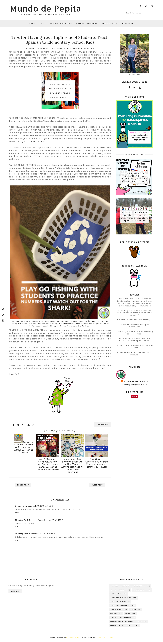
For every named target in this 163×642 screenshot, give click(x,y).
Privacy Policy (109, 24)
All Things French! (118, 590)
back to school (139, 590)
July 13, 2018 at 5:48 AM (44, 506)
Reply (17, 513)
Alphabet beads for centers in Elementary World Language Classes (23, 447)
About (42, 24)
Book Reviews (115, 594)
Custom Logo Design (86, 24)
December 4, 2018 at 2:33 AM (51, 520)
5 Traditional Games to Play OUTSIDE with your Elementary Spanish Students (134, 216)
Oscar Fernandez (23, 506)
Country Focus (116, 609)
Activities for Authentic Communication (127, 586)
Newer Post (23, 485)
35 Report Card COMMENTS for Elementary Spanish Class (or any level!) (134, 177)
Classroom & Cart (118, 602)
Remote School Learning (120, 617)
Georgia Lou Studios (104, 638)
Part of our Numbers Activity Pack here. (74, 326)
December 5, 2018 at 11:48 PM (42, 534)
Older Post (97, 485)
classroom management (120, 605)
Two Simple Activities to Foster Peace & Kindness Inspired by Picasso (96, 463)
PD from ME (128, 24)
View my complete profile (134, 384)
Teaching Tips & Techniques (67, 48)
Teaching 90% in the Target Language (126, 621)
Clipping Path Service (26, 520)
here (102, 368)
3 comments (88, 48)
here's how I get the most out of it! (27, 141)
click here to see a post (63, 156)
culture (132, 609)
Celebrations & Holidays (120, 598)
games (127, 613)
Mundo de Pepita (45, 8)
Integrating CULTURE (61, 24)
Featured (113, 613)
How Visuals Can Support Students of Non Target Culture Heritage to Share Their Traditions (72, 465)
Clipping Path (22, 534)
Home (32, 24)
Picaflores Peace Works (136, 381)
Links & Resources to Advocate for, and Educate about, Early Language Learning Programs (48, 464)
